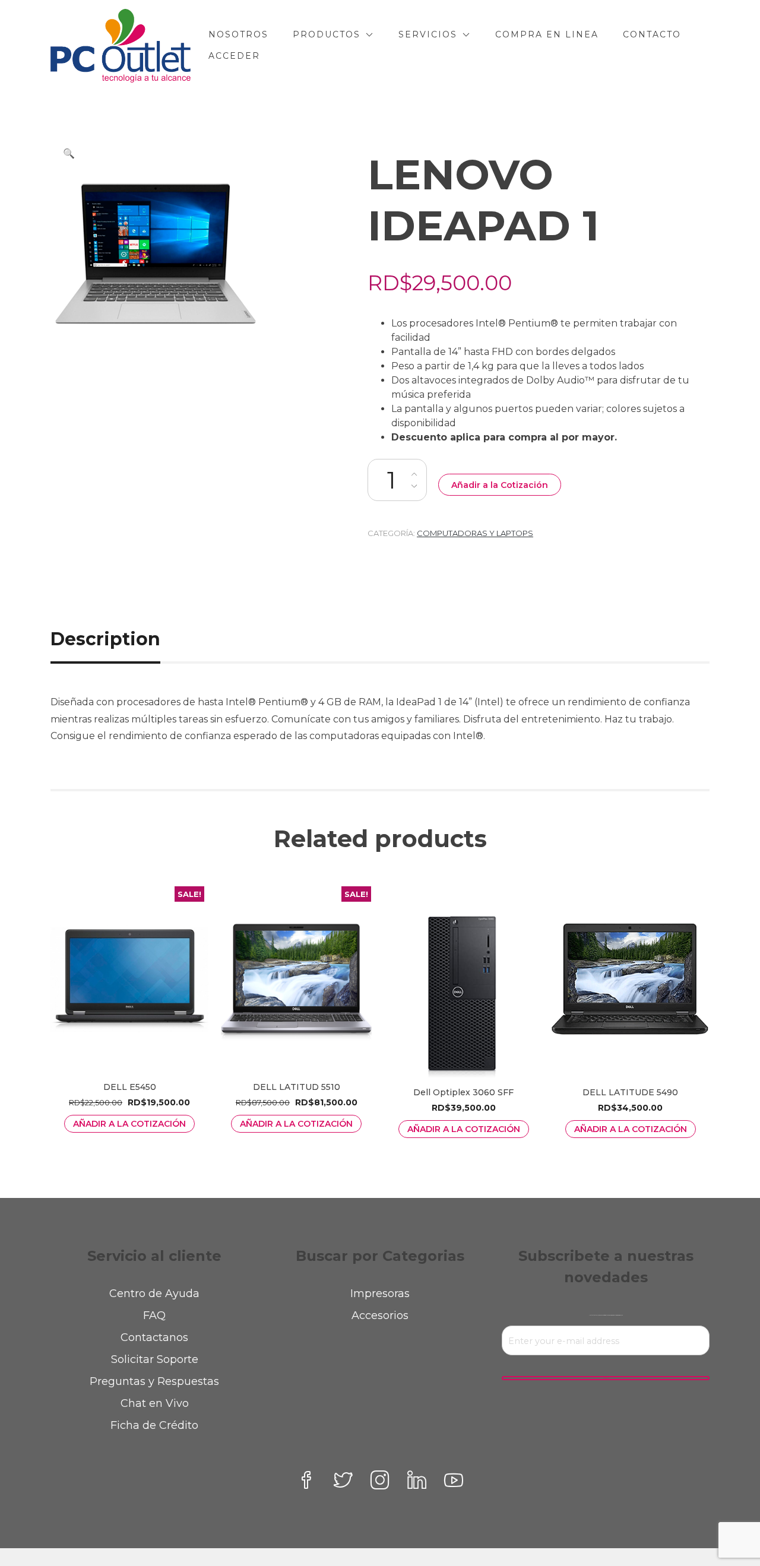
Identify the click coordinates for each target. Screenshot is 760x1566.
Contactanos (154, 1337)
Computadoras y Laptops (475, 533)
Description (105, 639)
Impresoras (380, 1293)
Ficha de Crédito (154, 1425)
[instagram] (380, 1479)
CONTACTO (652, 34)
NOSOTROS (238, 34)
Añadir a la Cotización (499, 485)
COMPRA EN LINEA (546, 34)
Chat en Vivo (155, 1403)
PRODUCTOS (326, 34)
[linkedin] (416, 1479)
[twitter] (343, 1479)
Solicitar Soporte (154, 1359)
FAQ (154, 1315)
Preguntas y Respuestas (154, 1381)
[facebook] (306, 1479)
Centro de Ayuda (154, 1293)
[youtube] (453, 1479)
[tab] (118, 639)
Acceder (234, 55)
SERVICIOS (427, 34)
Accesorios (380, 1315)
